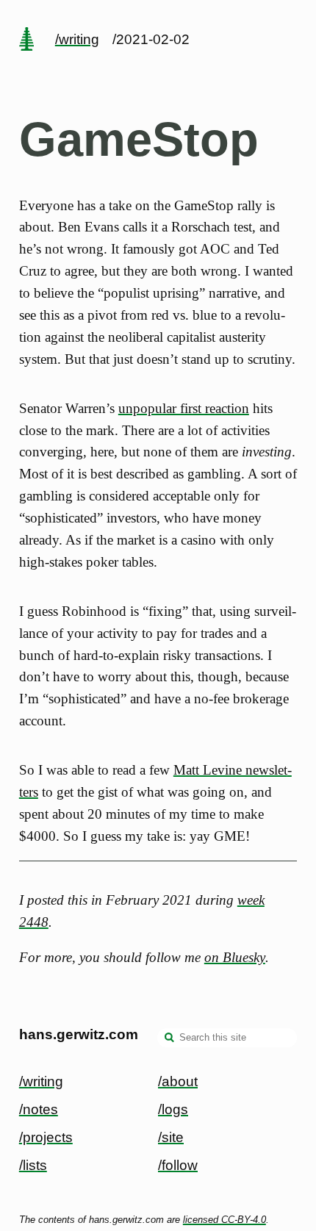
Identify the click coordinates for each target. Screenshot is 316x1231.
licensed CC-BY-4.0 (224, 1219)
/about (178, 1081)
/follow (178, 1165)
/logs (173, 1109)
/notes (38, 1109)
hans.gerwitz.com (78, 1034)
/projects (46, 1137)
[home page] (26, 40)
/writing (77, 39)
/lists (33, 1165)
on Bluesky (234, 957)
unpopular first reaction (183, 408)
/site (171, 1137)
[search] (169, 1039)
